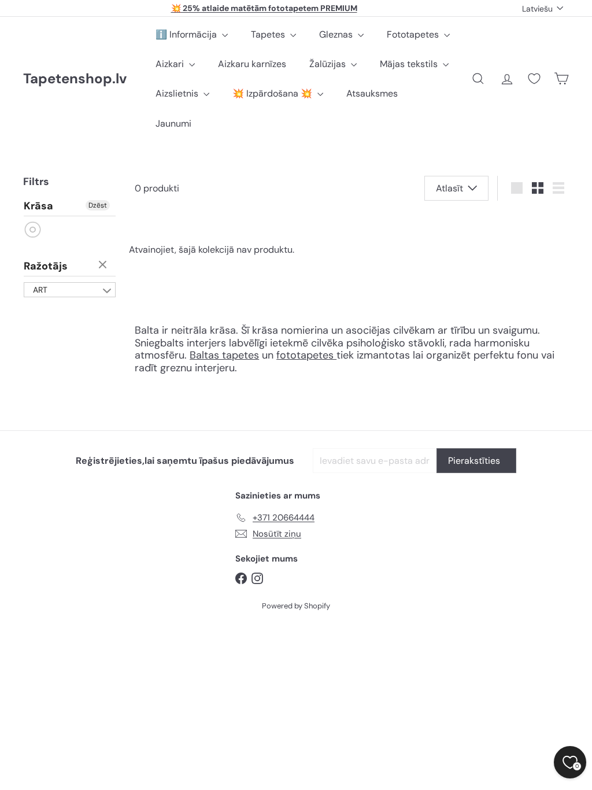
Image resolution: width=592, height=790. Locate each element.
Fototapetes (414, 34)
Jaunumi (173, 123)
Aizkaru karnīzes (252, 64)
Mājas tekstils (410, 64)
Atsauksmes (372, 93)
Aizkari (171, 64)
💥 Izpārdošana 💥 (273, 93)
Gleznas (337, 34)
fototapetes (306, 355)
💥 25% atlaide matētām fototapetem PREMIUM (264, 8)
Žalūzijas (328, 64)
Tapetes (269, 34)
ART (40, 290)
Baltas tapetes (224, 355)
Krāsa (38, 206)
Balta (33, 230)
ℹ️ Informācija (187, 34)
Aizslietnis (178, 93)
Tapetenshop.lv (75, 79)
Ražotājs (46, 266)
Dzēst (97, 205)
